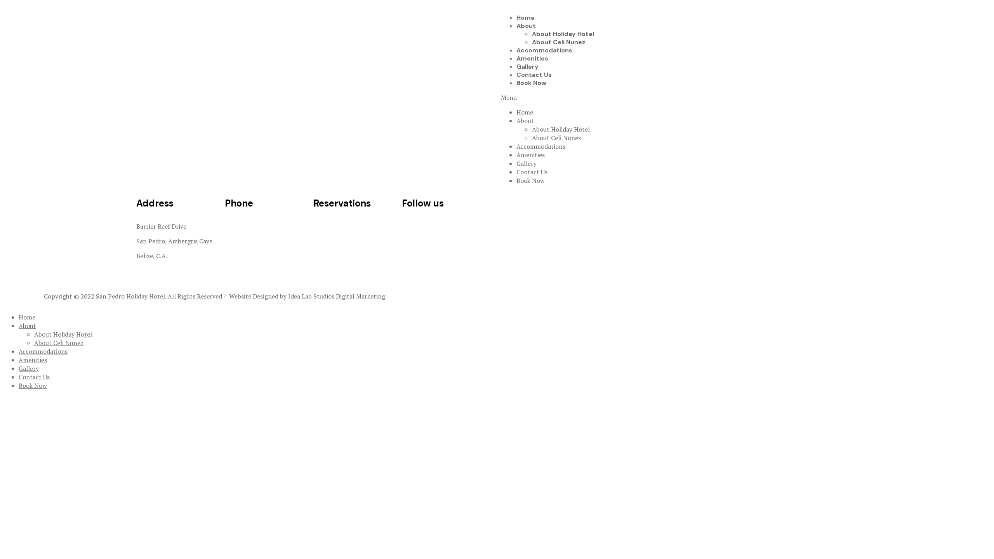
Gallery (527, 66)
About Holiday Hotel (563, 34)
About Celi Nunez (559, 42)
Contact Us (534, 75)
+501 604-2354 (246, 241)
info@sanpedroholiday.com (352, 226)
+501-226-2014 (247, 226)
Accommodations (544, 50)
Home (525, 18)
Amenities (532, 58)
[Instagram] (432, 225)
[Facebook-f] (411, 225)
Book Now (531, 83)
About (526, 26)
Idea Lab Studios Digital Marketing (336, 296)
